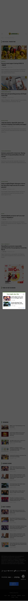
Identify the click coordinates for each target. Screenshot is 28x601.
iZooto (24, 307)
